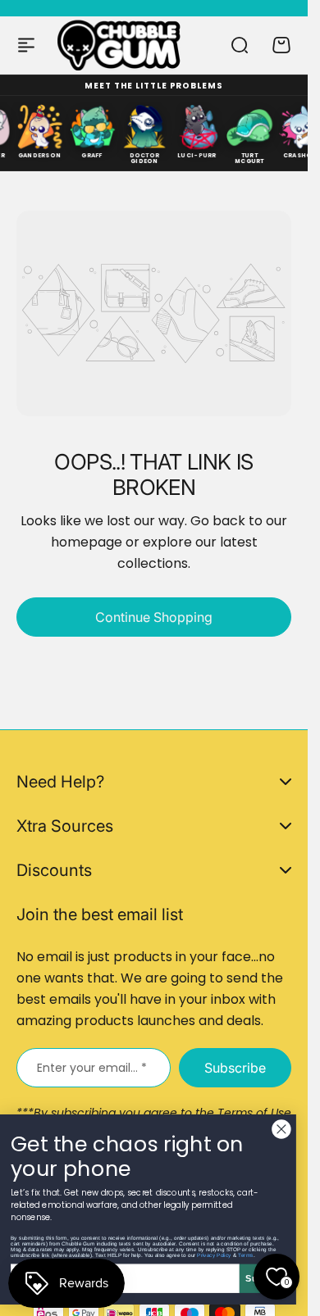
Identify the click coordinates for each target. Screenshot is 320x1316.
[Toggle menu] (26, 45)
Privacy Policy (214, 1255)
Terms (245, 1255)
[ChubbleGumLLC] (119, 45)
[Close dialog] (282, 1129)
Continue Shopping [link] (154, 617)
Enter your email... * (92, 1068)
